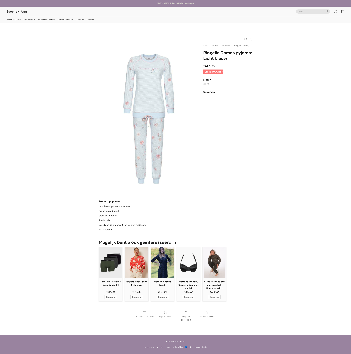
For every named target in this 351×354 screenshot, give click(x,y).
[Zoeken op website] (327, 11)
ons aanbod (29, 19)
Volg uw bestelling (186, 318)
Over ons (80, 19)
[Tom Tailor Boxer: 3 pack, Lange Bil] (110, 262)
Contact (90, 19)
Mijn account (165, 316)
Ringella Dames (241, 45)
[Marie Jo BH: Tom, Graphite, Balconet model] (188, 262)
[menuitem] (246, 39)
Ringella (226, 45)
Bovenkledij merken (46, 19)
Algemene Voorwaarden (154, 347)
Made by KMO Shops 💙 (177, 347)
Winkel (215, 45)
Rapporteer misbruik (198, 347)
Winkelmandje (206, 316)
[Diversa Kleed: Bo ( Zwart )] (162, 262)
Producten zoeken (145, 316)
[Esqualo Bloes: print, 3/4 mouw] (136, 262)
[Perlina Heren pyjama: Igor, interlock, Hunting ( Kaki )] (214, 262)
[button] (17, 11)
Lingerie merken (65, 19)
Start (205, 45)
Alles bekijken (13, 19)
